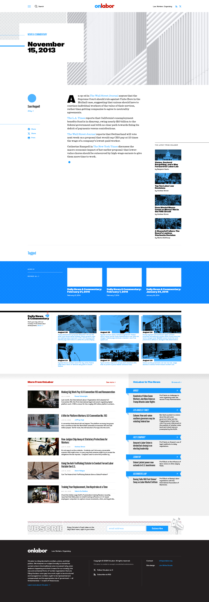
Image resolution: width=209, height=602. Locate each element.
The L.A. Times (76, 118)
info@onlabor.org (165, 561)
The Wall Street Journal (104, 95)
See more (110, 382)
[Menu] (29, 6)
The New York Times (105, 146)
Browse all (32, 276)
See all (39, 325)
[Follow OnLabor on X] (180, 6)
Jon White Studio (166, 565)
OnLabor (104, 6)
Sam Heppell (34, 106)
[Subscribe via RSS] (176, 6)
